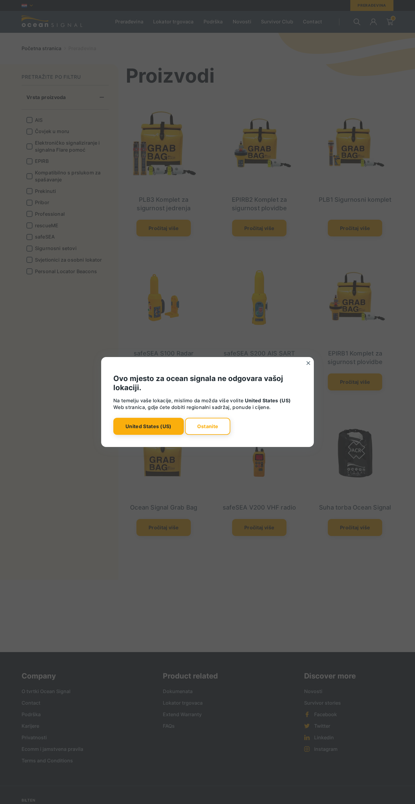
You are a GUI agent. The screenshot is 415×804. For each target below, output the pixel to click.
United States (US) (148, 426)
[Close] (308, 363)
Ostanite (207, 426)
